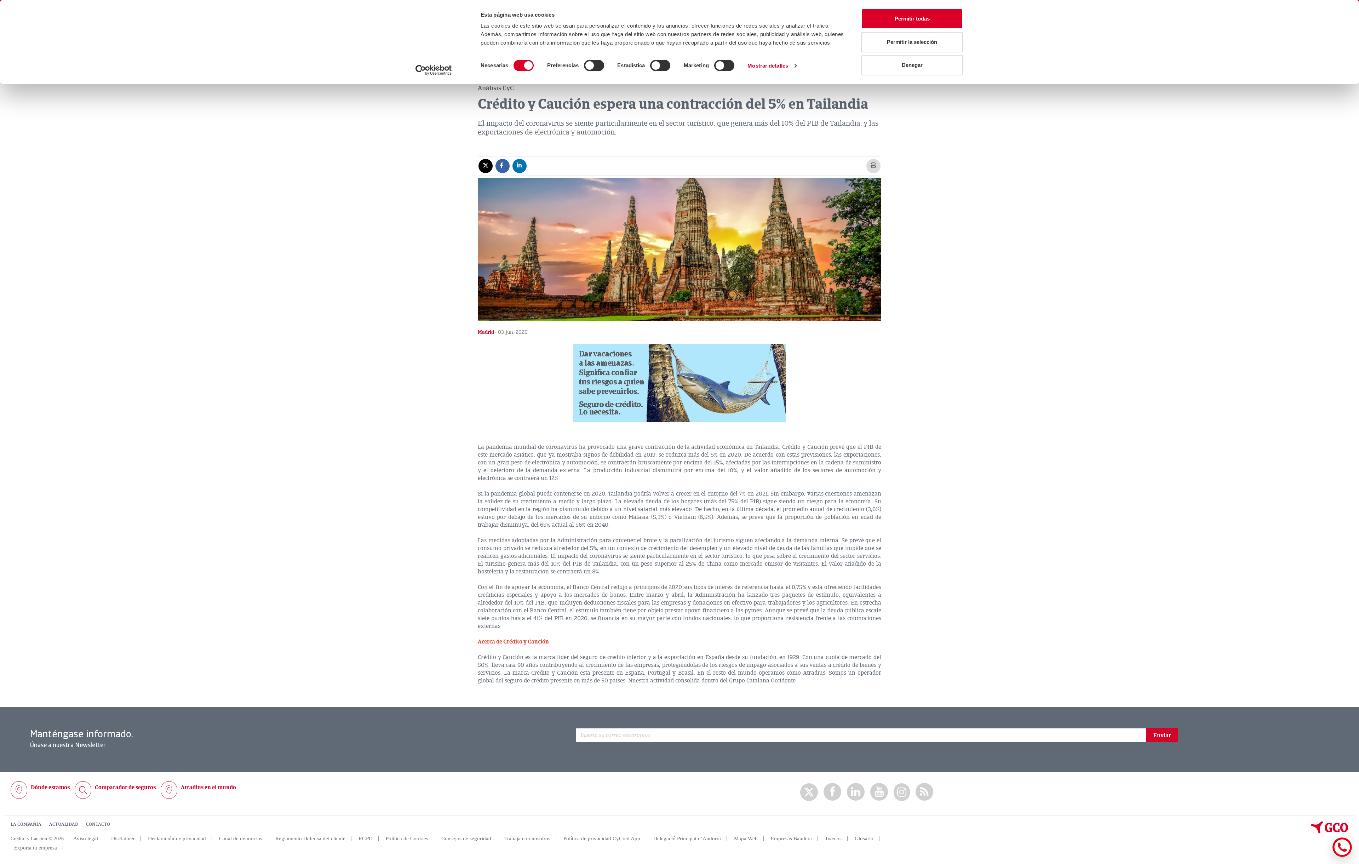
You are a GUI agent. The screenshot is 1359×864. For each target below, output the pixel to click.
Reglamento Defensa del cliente (310, 838)
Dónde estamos (50, 787)
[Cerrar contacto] (1321, 855)
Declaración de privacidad (177, 838)
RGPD (366, 838)
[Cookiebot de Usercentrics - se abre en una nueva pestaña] (434, 70)
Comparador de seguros (125, 787)
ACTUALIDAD (63, 824)
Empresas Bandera (791, 838)
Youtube (879, 792)
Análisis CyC (496, 88)
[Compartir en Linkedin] (519, 165)
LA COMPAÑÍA (26, 824)
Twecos (833, 838)
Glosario (864, 838)
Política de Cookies (407, 838)
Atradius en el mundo (208, 787)
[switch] (594, 65)
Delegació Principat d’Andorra (687, 838)
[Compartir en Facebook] (502, 165)
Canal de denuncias (240, 838)
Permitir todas (912, 19)
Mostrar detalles (767, 66)
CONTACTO (98, 824)
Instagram (902, 792)
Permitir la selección (912, 42)
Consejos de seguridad (466, 838)
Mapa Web (746, 838)
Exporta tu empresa (35, 848)
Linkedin (855, 792)
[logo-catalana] (1329, 831)
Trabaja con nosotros (527, 838)
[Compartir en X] (485, 165)
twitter (809, 792)
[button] (679, 383)
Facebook (832, 792)
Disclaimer (123, 838)
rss (924, 792)
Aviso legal (85, 838)
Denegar (912, 65)
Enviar (1162, 735)
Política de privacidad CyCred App (601, 838)
